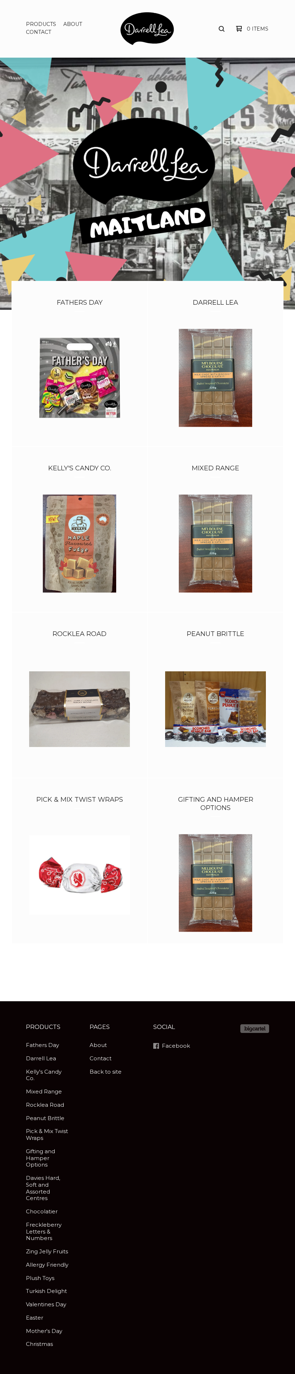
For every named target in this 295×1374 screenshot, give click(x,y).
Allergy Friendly (47, 1264)
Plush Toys (40, 1278)
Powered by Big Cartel (254, 1028)
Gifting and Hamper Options (40, 1158)
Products (41, 24)
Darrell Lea (41, 1058)
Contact (38, 32)
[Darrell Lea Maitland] (147, 28)
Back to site (106, 1071)
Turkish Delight (46, 1291)
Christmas (39, 1344)
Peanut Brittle (45, 1118)
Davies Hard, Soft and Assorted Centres (43, 1187)
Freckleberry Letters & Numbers (44, 1231)
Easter (34, 1317)
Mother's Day (44, 1331)
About (72, 24)
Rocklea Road (45, 1104)
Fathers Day (42, 1045)
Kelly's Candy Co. (44, 1075)
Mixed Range (44, 1091)
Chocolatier (42, 1211)
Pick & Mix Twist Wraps (47, 1134)
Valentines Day (46, 1304)
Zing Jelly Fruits (47, 1251)
